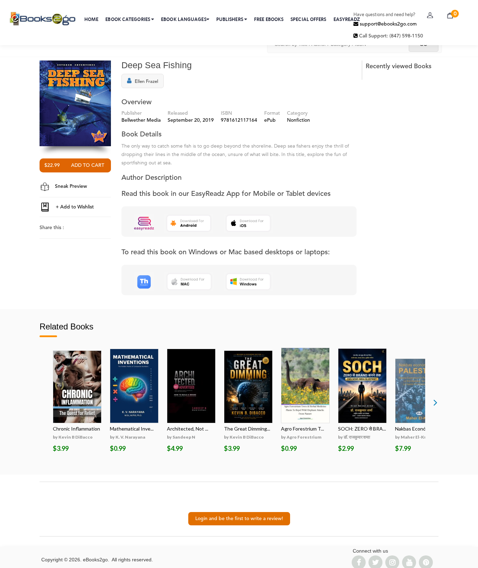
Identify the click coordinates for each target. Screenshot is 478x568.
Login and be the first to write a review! (239, 518)
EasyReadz (346, 19)
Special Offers (308, 19)
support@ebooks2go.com (387, 24)
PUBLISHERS (230, 19)
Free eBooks (268, 19)
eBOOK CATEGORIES (128, 19)
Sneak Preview (70, 186)
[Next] (435, 402)
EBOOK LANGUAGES (183, 19)
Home (91, 19)
